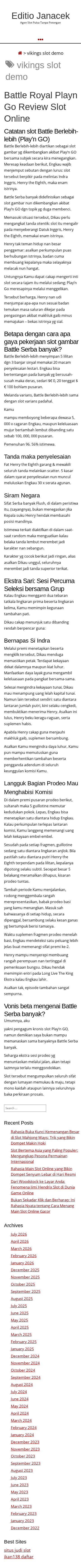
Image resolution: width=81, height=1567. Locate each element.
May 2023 (19, 1492)
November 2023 (25, 1449)
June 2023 (20, 1484)
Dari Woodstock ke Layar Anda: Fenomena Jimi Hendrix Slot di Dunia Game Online (43, 1187)
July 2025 (19, 1305)
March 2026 (21, 1248)
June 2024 (20, 1398)
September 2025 (25, 1291)
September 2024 (25, 1377)
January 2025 (22, 1348)
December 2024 (25, 1356)
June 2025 (20, 1312)
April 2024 (20, 1413)
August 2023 (22, 1470)
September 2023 (25, 1463)
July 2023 (19, 1477)
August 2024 (22, 1384)
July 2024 (19, 1391)
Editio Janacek (40, 16)
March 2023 (21, 1506)
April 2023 (20, 1499)
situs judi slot (17, 1550)
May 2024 (19, 1406)
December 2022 (25, 1527)
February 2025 (24, 1341)
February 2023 (24, 1513)
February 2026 (24, 1255)
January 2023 (22, 1520)
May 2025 (19, 1320)
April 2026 (20, 1241)
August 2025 (22, 1298)
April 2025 (20, 1327)
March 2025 (21, 1334)
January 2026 (22, 1262)
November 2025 (25, 1277)
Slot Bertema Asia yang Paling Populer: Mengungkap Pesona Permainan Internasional (44, 1156)
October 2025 (23, 1284)
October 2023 (23, 1456)
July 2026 (19, 1234)
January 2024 (22, 1434)
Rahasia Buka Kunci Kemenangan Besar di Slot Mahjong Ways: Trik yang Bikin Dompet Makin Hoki (45, 1137)
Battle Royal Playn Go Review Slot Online (40, 106)
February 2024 (24, 1427)
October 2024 (23, 1370)
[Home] (20, 53)
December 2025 (25, 1269)
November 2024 (25, 1363)
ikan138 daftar (19, 1557)
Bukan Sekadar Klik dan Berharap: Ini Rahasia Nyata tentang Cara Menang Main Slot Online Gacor (43, 1205)
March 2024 (21, 1420)
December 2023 (25, 1441)
